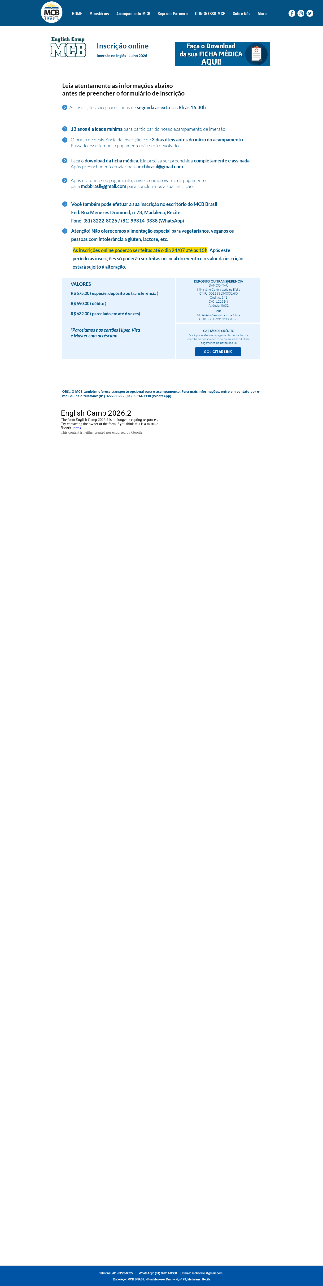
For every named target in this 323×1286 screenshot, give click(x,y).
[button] (99, 13)
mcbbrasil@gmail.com (160, 166)
